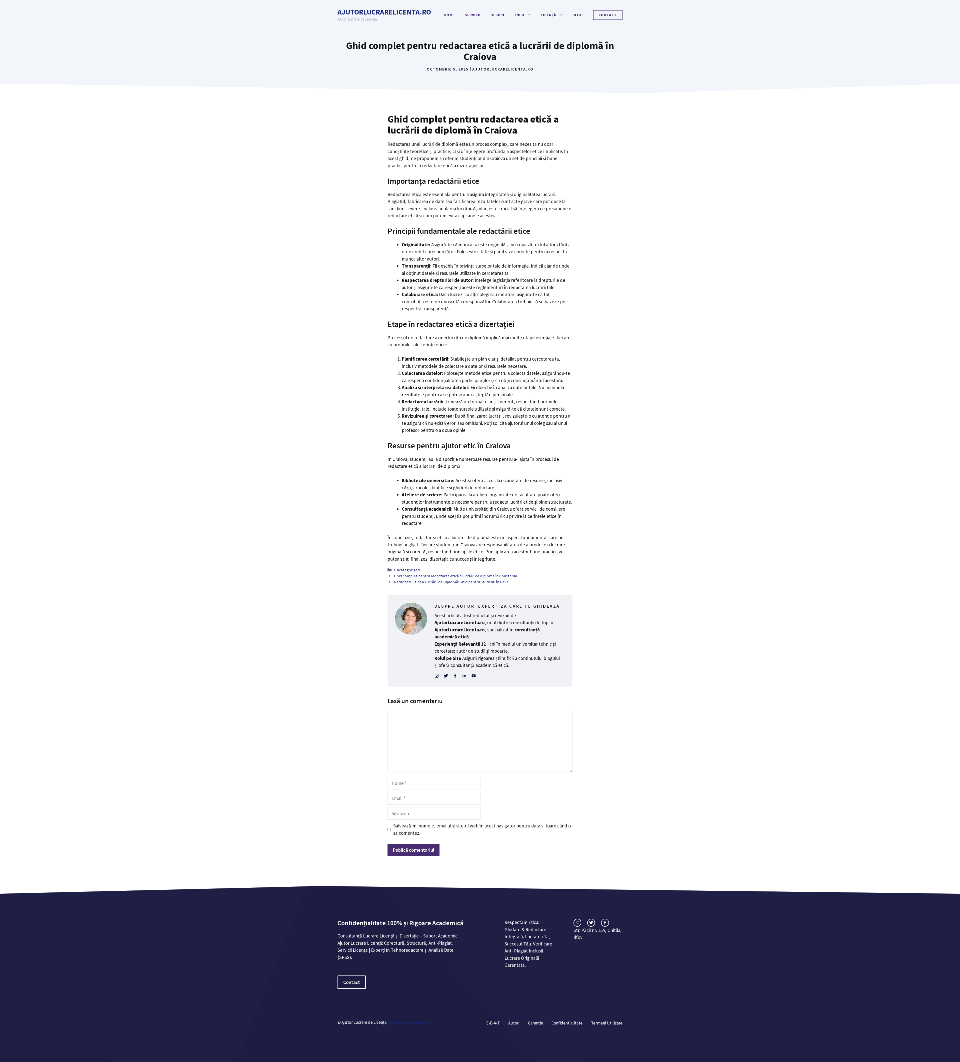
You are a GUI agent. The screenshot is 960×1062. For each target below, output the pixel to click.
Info (519, 15)
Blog (577, 15)
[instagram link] (577, 922)
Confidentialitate (567, 1023)
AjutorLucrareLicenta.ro (384, 12)
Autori (514, 1023)
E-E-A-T (493, 1023)
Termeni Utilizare (606, 1023)
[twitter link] (591, 922)
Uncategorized (407, 569)
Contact (607, 15)
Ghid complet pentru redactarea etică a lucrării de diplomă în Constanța (455, 575)
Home (449, 15)
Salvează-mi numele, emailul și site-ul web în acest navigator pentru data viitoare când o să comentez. (482, 829)
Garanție (535, 1023)
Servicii (472, 15)
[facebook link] (605, 922)
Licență (548, 15)
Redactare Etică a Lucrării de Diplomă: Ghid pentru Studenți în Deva (451, 581)
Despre (497, 15)
